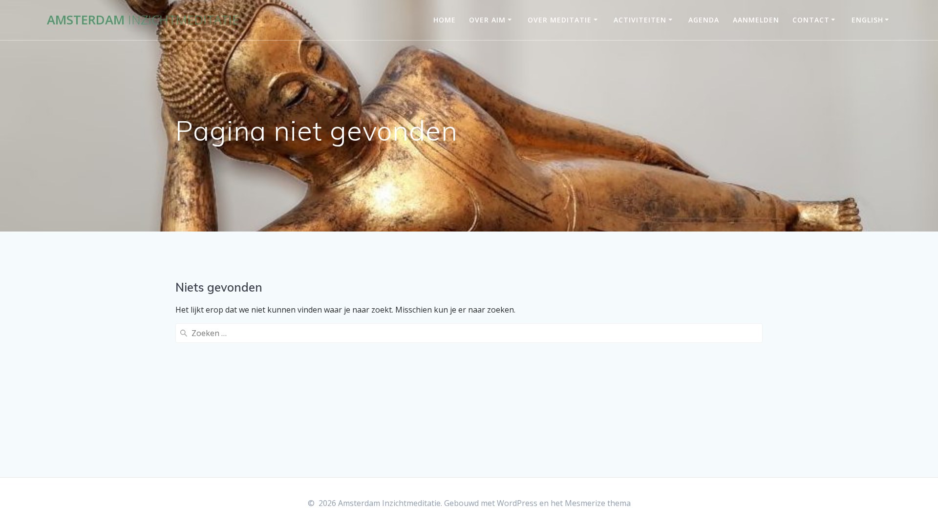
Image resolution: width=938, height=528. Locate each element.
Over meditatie (560, 19)
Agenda (703, 19)
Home (444, 19)
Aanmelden (756, 19)
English (867, 19)
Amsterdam (143, 20)
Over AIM (487, 19)
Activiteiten (640, 19)
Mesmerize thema (598, 503)
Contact (811, 19)
